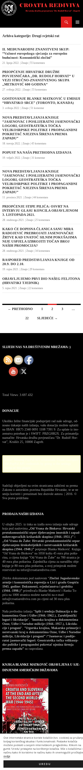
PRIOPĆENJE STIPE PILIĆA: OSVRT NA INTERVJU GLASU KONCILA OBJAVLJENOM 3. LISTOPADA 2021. (40, 211)
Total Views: (11, 395)
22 (27, 318)
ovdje (6, 756)
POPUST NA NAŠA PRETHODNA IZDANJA (36, 152)
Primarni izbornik (77, 22)
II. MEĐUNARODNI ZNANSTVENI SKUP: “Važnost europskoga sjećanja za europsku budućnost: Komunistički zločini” (35, 53)
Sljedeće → (47, 318)
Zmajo (24, 62)
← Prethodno (20, 309)
